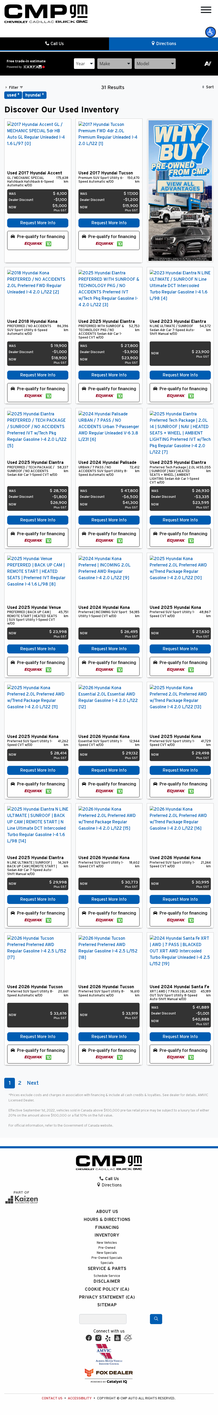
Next (33, 1083)
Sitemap (107, 1305)
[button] (210, 32)
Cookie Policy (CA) (107, 1289)
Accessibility (80, 1398)
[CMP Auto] (46, 14)
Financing (107, 1227)
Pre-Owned (106, 1248)
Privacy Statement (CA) (107, 1297)
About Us (107, 1212)
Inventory (106, 1235)
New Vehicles (107, 1243)
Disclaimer (107, 1281)
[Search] (156, 1319)
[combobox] (84, 64)
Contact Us (52, 1398)
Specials (107, 1263)
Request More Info (37, 223)
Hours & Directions (107, 1220)
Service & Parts (107, 1269)
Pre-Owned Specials (106, 1258)
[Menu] (206, 11)
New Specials (107, 1253)
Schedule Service (107, 1276)
